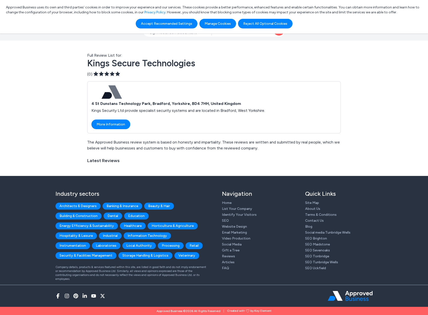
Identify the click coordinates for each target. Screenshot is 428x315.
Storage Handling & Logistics (145, 255)
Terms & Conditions (321, 215)
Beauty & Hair (159, 206)
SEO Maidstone (317, 244)
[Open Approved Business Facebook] (57, 295)
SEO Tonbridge (317, 256)
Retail (194, 245)
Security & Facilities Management (85, 255)
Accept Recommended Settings (166, 24)
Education (136, 216)
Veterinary (186, 255)
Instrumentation (72, 245)
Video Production (236, 238)
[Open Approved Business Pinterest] (75, 295)
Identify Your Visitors (239, 215)
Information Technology (147, 236)
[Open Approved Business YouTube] (93, 295)
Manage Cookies (218, 24)
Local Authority (139, 245)
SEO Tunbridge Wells (321, 262)
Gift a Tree (231, 250)
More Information (111, 124)
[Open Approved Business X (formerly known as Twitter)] (102, 295)
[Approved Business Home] (350, 296)
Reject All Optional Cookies (265, 24)
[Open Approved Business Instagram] (66, 295)
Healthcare (133, 226)
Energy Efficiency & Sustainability (86, 226)
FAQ (225, 268)
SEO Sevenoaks (317, 250)
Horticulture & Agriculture (173, 226)
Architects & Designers (78, 206)
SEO (225, 220)
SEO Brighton (316, 238)
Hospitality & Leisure (76, 236)
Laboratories (106, 245)
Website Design (234, 226)
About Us (312, 209)
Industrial (110, 236)
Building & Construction (78, 216)
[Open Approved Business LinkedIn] (84, 295)
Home (227, 203)
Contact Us (314, 220)
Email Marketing (234, 232)
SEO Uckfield (315, 268)
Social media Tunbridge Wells (327, 232)
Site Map (312, 203)
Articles (228, 262)
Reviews (228, 256)
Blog (308, 226)
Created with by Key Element (249, 311)
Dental (112, 216)
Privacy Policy (154, 12)
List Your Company (237, 209)
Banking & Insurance (122, 206)
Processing (171, 245)
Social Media (231, 244)
